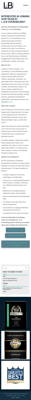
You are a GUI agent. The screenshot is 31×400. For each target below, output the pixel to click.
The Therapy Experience (10, 278)
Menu (26, 5)
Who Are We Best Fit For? (10, 280)
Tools (4, 291)
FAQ (4, 276)
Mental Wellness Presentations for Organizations (12, 288)
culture (10, 102)
